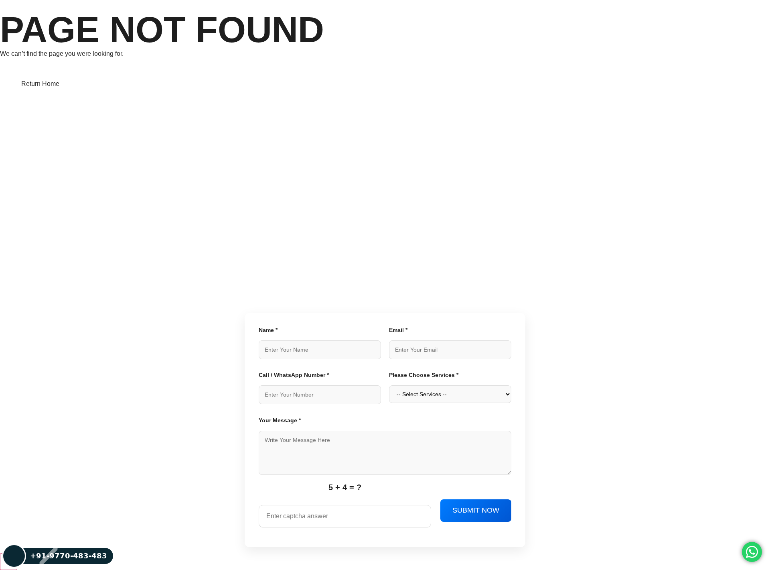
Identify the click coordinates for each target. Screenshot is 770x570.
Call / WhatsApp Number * (294, 375)
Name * (268, 330)
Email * (398, 330)
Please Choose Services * (423, 375)
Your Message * (280, 420)
